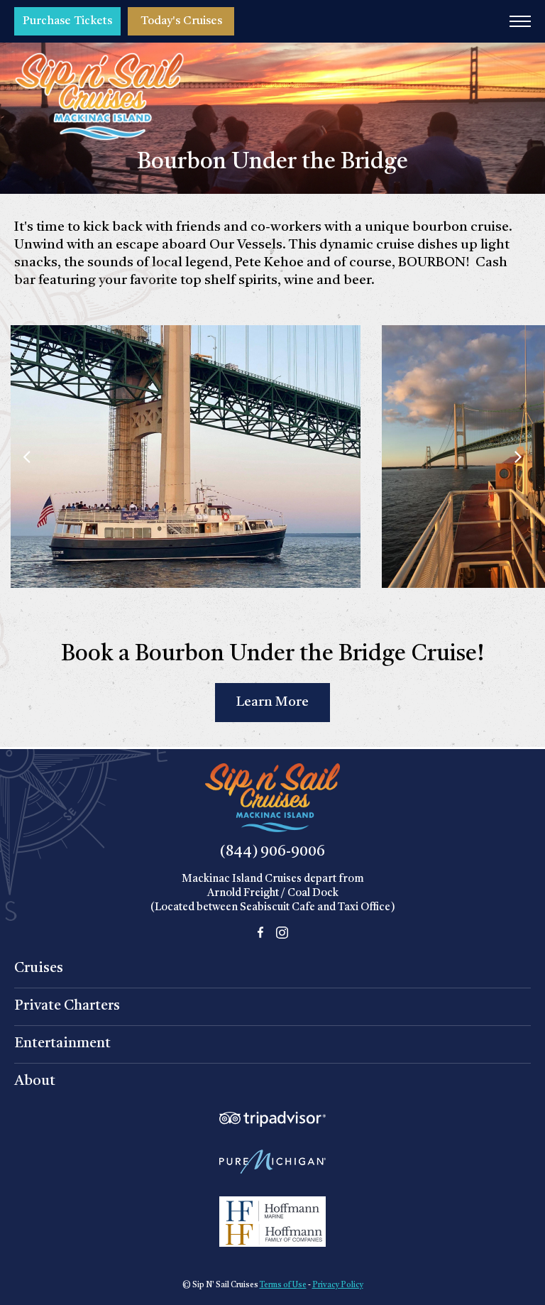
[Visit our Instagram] (282, 932)
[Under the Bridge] (185, 334)
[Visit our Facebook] (260, 932)
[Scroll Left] (26, 456)
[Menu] (520, 21)
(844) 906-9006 (272, 852)
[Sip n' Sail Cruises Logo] (99, 96)
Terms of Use (283, 1285)
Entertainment (62, 1044)
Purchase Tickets (67, 21)
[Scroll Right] (518, 456)
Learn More (272, 702)
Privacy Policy (337, 1285)
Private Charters (67, 1006)
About (34, 1081)
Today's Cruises (181, 21)
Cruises (38, 968)
